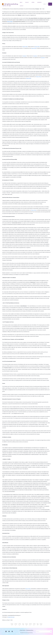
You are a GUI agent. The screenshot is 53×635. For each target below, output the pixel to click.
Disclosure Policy (29, 630)
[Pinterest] (12, 631)
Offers (33, 2)
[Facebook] (9, 631)
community (39, 2)
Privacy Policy (10, 21)
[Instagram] (6, 631)
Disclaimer (24, 55)
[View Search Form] (47, 4)
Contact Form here (11, 617)
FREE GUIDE (50, 4)
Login (44, 4)
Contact (21, 5)
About (21, 2)
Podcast (27, 2)
